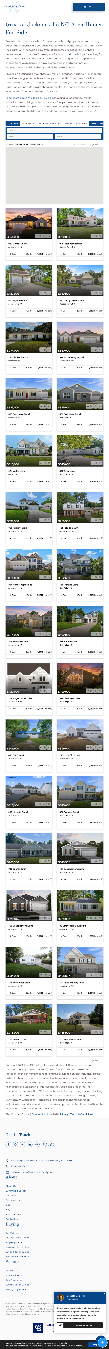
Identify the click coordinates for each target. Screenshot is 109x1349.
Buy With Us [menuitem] (12, 1233)
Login (14, 123)
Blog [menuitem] (8, 1205)
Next (102, 144)
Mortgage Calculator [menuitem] (17, 1256)
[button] (56, 183)
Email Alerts (81, 123)
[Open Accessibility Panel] (103, 1343)
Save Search (28, 123)
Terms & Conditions (81, 1114)
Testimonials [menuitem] (13, 1200)
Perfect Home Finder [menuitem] (17, 1238)
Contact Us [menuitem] (12, 1219)
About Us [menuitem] (11, 1186)
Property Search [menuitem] (15, 1242)
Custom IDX (18, 1114)
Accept (95, 1344)
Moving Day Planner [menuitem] (17, 1289)
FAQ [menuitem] (8, 1209)
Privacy (64, 1114)
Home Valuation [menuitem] (14, 1275)
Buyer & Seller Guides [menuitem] (17, 1252)
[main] (54, 558)
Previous (88, 144)
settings (79, 1346)
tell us (71, 54)
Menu (89, 7)
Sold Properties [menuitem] (14, 1280)
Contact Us (96, 123)
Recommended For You (49, 123)
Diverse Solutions (42, 1114)
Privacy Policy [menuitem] (13, 1214)
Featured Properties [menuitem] (17, 1247)
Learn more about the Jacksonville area (29, 98)
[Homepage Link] (14, 7)
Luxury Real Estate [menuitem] (16, 1191)
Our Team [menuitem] (11, 1195)
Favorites (69, 123)
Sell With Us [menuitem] (12, 1270)
